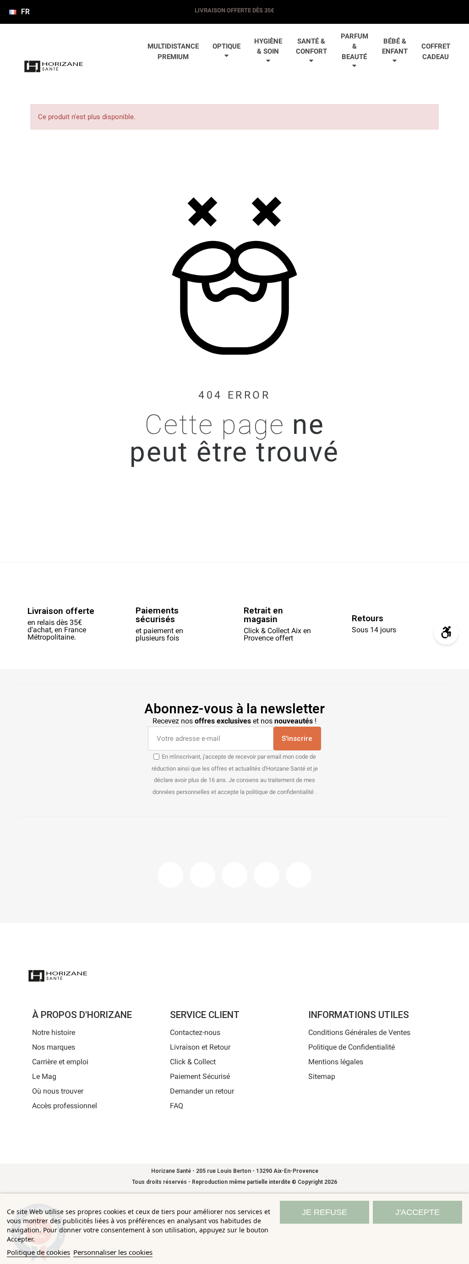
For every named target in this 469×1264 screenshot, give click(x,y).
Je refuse (324, 1212)
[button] (153, 87)
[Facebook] (170, 875)
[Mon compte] (183, 87)
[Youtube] (266, 875)
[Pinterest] (234, 875)
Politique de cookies (38, 1252)
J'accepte (417, 1212)
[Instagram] (202, 875)
